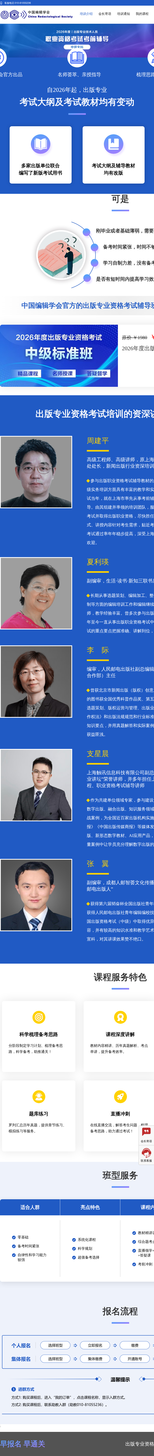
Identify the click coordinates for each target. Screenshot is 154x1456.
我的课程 (142, 13)
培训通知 (123, 13)
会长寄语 (104, 13)
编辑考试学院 (36, 15)
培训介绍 (86, 13)
